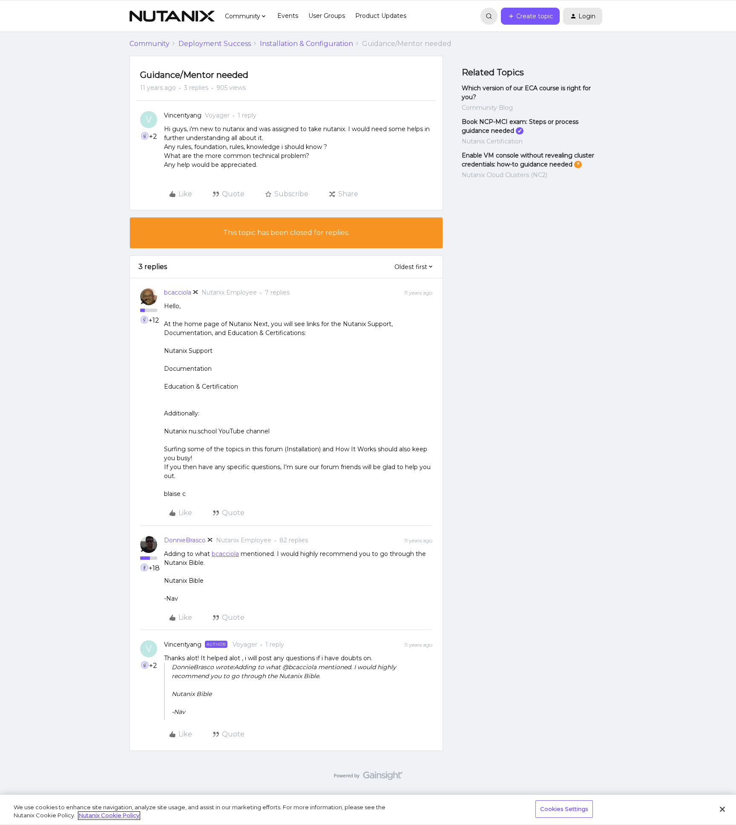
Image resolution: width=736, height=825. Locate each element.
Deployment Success (214, 44)
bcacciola (177, 292)
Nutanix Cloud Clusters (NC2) (504, 175)
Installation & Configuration (306, 44)
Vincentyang (182, 115)
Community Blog (487, 108)
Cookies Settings (564, 808)
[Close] (722, 809)
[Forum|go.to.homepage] (172, 16)
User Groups (326, 16)
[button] (530, 16)
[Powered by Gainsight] (368, 777)
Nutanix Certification (492, 141)
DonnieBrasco (185, 540)
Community (149, 44)
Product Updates (380, 16)
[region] (368, 810)
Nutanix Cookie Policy (109, 815)
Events (287, 16)
